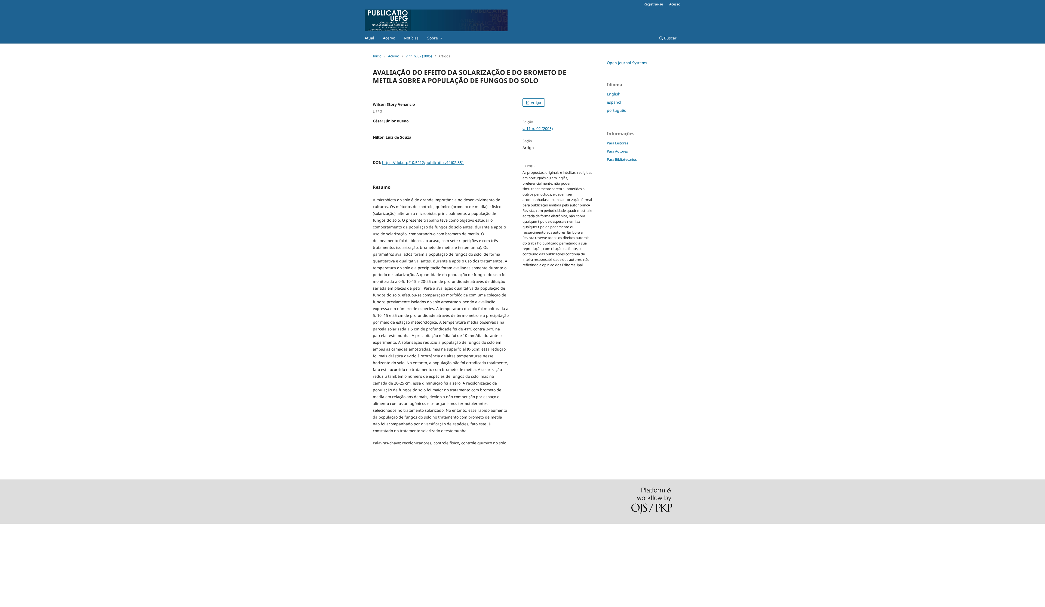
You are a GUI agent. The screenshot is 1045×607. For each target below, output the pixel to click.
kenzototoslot (12, 539)
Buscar (670, 38)
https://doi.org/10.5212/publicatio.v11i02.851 (423, 162)
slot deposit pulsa (16, 530)
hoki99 (6, 585)
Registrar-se (653, 4)
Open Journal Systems (627, 62)
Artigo (535, 102)
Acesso (674, 4)
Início (377, 56)
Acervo (389, 38)
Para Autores (617, 151)
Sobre (433, 38)
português (616, 110)
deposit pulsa (12, 548)
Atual (369, 38)
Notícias (411, 38)
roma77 (7, 567)
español (614, 102)
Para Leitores (617, 143)
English (613, 94)
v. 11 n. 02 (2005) (419, 56)
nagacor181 (10, 557)
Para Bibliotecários (622, 159)
